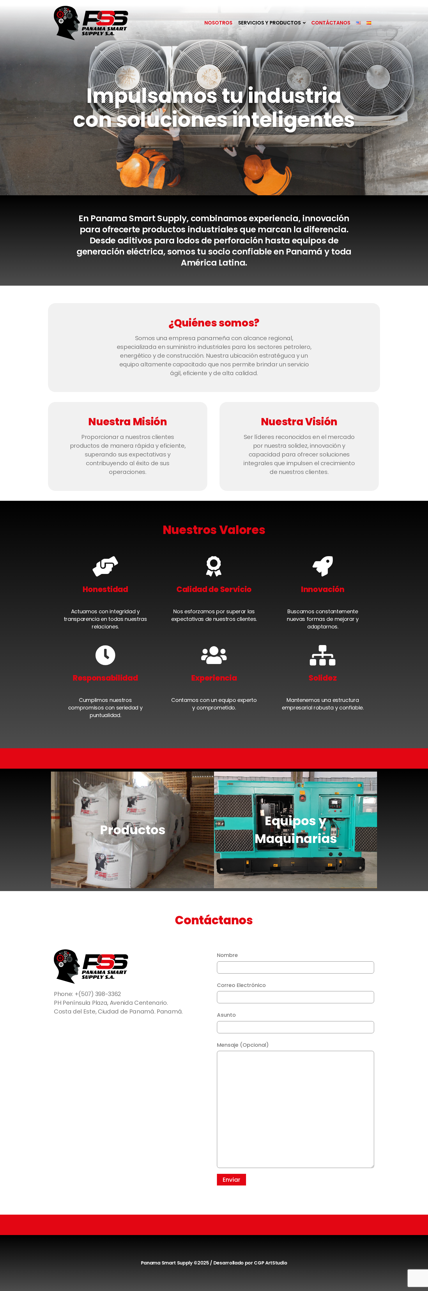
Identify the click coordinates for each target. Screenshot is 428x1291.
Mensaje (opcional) (243, 1044)
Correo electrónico (241, 985)
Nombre (227, 955)
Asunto (226, 1014)
